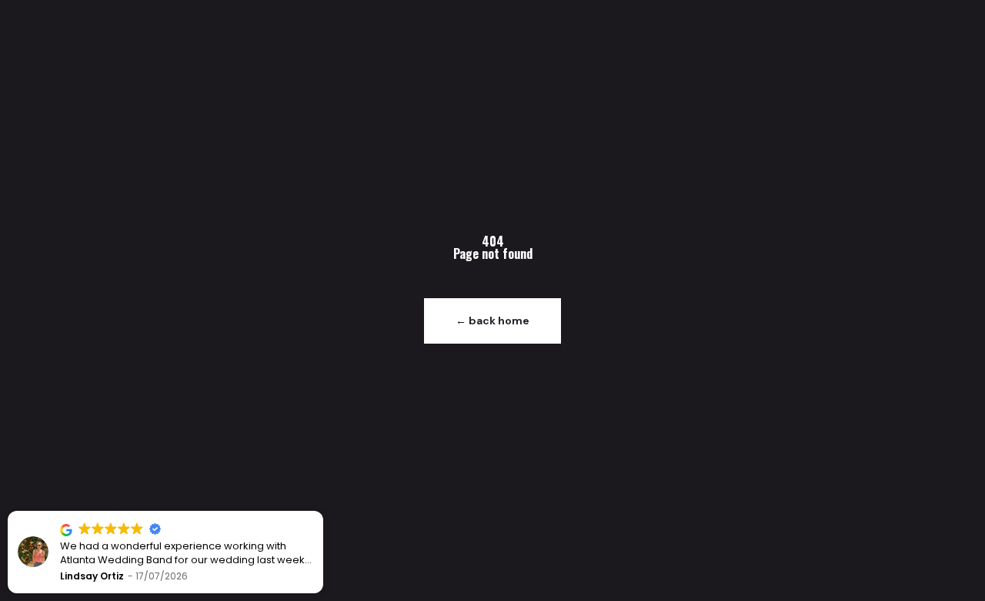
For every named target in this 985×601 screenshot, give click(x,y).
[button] (322, 511)
